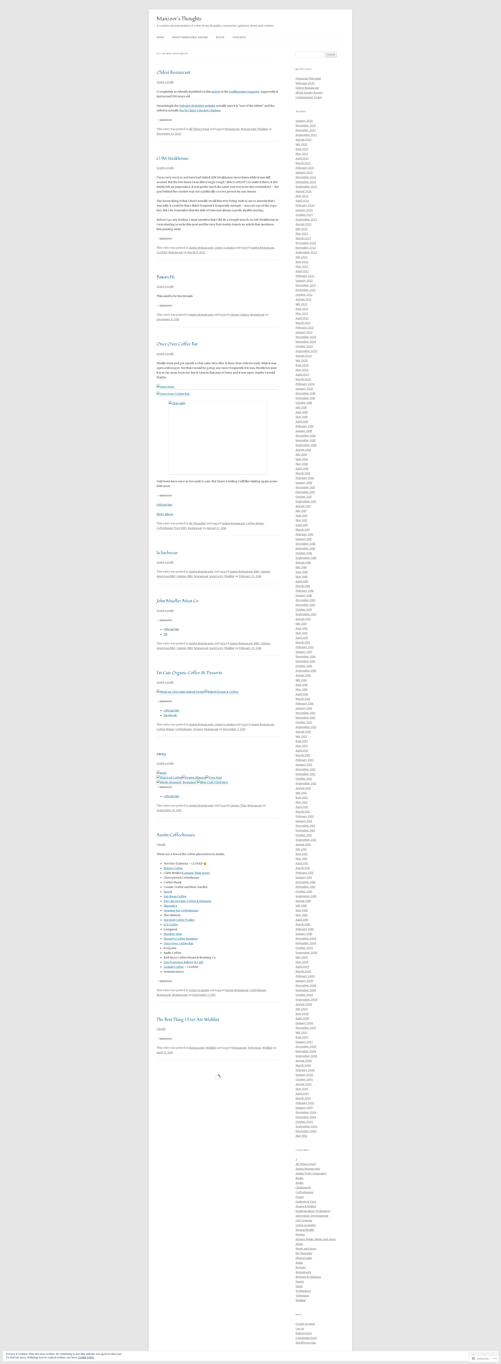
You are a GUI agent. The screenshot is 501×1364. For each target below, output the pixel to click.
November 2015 (305, 605)
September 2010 (306, 896)
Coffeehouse (165, 528)
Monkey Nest (173, 934)
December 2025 (306, 125)
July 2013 (301, 736)
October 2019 (304, 403)
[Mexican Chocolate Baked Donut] (180, 692)
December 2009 (306, 938)
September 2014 (306, 670)
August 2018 (303, 450)
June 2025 (302, 149)
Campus (187, 873)
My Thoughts (197, 523)
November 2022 (306, 247)
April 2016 (302, 581)
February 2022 (305, 276)
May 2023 (302, 233)
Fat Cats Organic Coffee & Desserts (189, 673)
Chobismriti (303, 1187)
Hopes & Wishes (306, 1206)
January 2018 (304, 482)
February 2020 (305, 384)
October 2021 (304, 294)
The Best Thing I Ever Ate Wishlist (188, 1020)
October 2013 (304, 722)
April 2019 (302, 421)
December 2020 (306, 337)
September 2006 (306, 1056)
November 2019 (305, 398)
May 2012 (302, 802)
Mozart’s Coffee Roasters (181, 938)
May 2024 (302, 196)
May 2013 (302, 746)
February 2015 (305, 647)
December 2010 (305, 882)
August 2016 (303, 562)
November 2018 (305, 440)
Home (160, 37)
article (216, 91)
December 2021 (306, 285)
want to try (216, 576)
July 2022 (301, 257)
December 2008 (306, 985)
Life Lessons (304, 1220)
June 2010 (302, 910)
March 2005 (303, 1098)
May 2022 (302, 266)
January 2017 (304, 539)
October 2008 (304, 995)
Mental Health (305, 1230)
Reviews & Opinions (308, 1277)
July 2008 (302, 1009)
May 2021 (302, 313)
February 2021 (305, 327)
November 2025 (306, 130)
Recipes (301, 1267)
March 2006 (303, 1065)
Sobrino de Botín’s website (197, 105)
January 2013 (304, 764)
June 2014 (302, 685)
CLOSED (162, 252)
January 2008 (304, 1023)
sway (161, 754)
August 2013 (303, 731)
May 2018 (302, 464)
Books (299, 1178)
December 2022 (306, 243)
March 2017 (303, 529)
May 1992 (301, 1136)
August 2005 (304, 1084)
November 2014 (305, 661)
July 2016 (301, 567)
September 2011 (306, 840)
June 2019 (302, 412)
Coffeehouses (304, 1192)
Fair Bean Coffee (175, 896)
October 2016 (304, 553)
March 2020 (303, 379)
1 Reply (161, 844)
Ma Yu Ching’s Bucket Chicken (200, 110)
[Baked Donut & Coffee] (221, 692)
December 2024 (306, 177)
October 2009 (304, 948)
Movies (300, 1234)
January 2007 (304, 1042)
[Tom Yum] (213, 777)
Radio (299, 1263)
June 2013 (302, 741)
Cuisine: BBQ (185, 576)
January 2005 (304, 1107)
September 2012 (306, 783)
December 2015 (305, 600)
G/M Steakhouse (173, 158)
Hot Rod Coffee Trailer (179, 920)
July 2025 (301, 144)
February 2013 (305, 760)
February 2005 (305, 1103)
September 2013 (306, 727)
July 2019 (301, 407)
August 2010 (303, 901)
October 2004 (304, 1122)
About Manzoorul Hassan (189, 37)
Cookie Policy (86, 1357)
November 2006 (306, 1051)
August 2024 (304, 191)
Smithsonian (244, 91)
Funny (300, 1197)
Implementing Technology (313, 1211)
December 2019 (305, 393)
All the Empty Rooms (309, 92)
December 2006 (306, 1046)
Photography (304, 1258)
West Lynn (201, 873)
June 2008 (302, 1013)
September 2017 (306, 501)
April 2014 (302, 694)
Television (254, 1048)
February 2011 (304, 872)
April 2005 (302, 1093)
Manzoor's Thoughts (179, 18)
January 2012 (304, 821)
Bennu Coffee (173, 868)
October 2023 (304, 215)
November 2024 (306, 182)
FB (165, 634)
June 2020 (302, 365)
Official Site (164, 505)
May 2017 (301, 520)
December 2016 (305, 544)
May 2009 (302, 962)
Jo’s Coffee (171, 924)
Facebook (170, 715)
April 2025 (302, 158)
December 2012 (305, 769)
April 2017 (302, 525)
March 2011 (303, 868)
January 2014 (304, 708)
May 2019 (301, 417)
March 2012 (303, 811)
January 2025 (304, 172)
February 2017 (304, 534)
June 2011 (301, 854)
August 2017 (303, 506)
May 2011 (301, 858)
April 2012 (302, 807)
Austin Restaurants (201, 247)
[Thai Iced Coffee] (169, 777)
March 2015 (303, 642)
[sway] (162, 773)
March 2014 (303, 699)
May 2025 (302, 153)
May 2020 (302, 370)
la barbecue (167, 553)
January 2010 (304, 934)
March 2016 (303, 586)
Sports (300, 1281)
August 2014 (303, 675)
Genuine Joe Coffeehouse (181, 910)
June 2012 (302, 797)
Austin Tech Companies (311, 1173)
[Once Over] (218, 386)
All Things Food (199, 129)
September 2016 (306, 558)
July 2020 (302, 360)
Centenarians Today (309, 97)
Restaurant (232, 129)
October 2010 (304, 891)
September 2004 (306, 1126)
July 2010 (301, 905)
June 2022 (302, 262)
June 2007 (302, 1037)
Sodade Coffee (174, 967)
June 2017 (301, 515)
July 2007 (301, 1032)
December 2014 (305, 656)
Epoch (168, 891)
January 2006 (304, 1075)
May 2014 (302, 689)
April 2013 (302, 750)
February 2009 (305, 976)
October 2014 (304, 666)
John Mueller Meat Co (177, 601)
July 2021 (301, 304)
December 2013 (305, 713)
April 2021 (302, 318)
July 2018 (301, 454)
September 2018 (306, 445)
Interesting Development (312, 1216)
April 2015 (302, 638)
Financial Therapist (308, 78)
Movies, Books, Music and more (316, 1239)
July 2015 (301, 623)
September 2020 (306, 351)
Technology (303, 1291)
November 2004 (306, 1117)
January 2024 (304, 210)
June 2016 (302, 572)
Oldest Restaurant (173, 72)
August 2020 (304, 356)
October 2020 (304, 346)
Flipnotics (170, 906)
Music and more (306, 1248)
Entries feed (304, 1333)
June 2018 (302, 459)
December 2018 (305, 435)
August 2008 (304, 1004)
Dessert (198, 729)
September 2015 (306, 614)
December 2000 (306, 1131)
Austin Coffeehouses (176, 835)
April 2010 (302, 919)
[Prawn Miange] (193, 777)
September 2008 (306, 999)
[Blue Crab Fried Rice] (212, 782)
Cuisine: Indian (239, 314)
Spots (299, 1286)
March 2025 (303, 163)
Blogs (220, 37)
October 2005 (304, 1079)
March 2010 (303, 924)
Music (299, 1244)
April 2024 (302, 200)
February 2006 (305, 1070)
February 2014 (305, 703)
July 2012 (301, 793)
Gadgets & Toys (306, 1201)
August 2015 (303, 619)
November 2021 (305, 290)
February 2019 (305, 426)
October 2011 (304, 835)
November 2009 (306, 943)
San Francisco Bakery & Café (183, 962)
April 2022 (302, 271)
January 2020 (304, 388)
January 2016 (304, 595)
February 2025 (305, 168)
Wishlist (263, 129)
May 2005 (302, 1089)
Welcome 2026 (305, 83)
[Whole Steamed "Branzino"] (177, 782)
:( (296, 1159)
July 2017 (301, 511)
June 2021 (302, 309)
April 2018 (302, 468)
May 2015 (301, 633)
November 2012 (305, 774)
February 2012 (305, 816)
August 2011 (303, 844)
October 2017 (304, 497)
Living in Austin (224, 247)
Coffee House (255, 523)
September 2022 (306, 252)
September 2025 (306, 135)
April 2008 (302, 1018)
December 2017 (305, 487)
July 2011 (301, 849)
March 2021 (303, 323)
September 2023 (306, 219)
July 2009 (302, 957)
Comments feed (306, 1338)
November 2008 (306, 990)
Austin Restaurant (262, 247)
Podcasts (239, 37)
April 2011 (302, 863)
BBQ (256, 571)
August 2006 (304, 1060)
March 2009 (303, 971)
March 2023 (303, 238)
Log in (300, 1328)
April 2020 (302, 374)
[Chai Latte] (218, 437)
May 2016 (301, 576)
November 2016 (305, 548)
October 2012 (304, 778)
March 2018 (303, 473)
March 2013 (303, 755)
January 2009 (304, 981)
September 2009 (306, 952)
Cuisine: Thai (238, 805)
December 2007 (306, 1028)
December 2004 (306, 1112)
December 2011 (305, 825)
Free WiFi (180, 528)
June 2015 (302, 628)
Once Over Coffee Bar (177, 344)
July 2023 (301, 229)
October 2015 (304, 609)
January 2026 (304, 121)
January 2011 (304, 877)
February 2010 (305, 929)
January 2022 (304, 280)
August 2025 (303, 139)
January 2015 (304, 652)
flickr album (165, 514)
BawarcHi (165, 277)
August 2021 (303, 299)
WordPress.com (306, 1342)
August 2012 (303, 788)
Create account (305, 1324)
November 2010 (305, 887)
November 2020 (306, 341)
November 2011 (305, 830)
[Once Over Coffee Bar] (173, 394)
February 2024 (305, 205)
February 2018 (305, 478)
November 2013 (305, 717)
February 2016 (305, 591)
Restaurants (248, 129)
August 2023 (304, 224)
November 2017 (305, 492)
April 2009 (302, 966)
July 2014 (301, 680)
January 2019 (304, 431)
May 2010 (302, 915)
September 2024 (306, 186)
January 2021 (304, 332)
